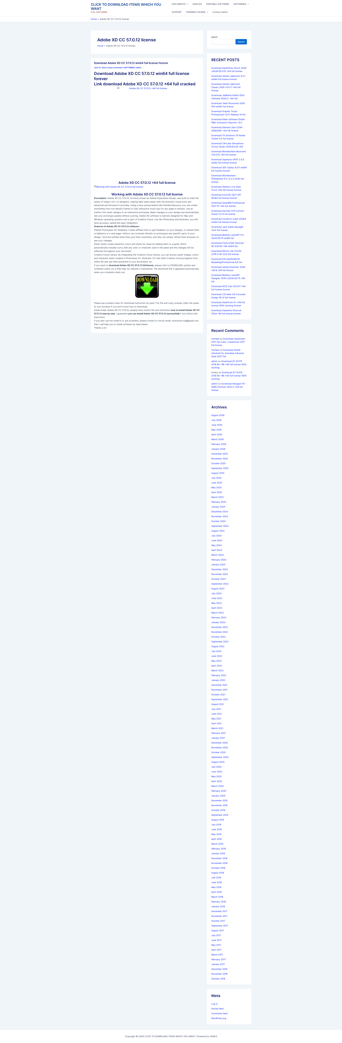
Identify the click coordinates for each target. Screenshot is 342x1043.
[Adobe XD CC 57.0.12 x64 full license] (147, 132)
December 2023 (219, 569)
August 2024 (217, 530)
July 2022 (216, 651)
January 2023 (218, 622)
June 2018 (216, 882)
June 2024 (216, 540)
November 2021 (219, 689)
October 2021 (218, 694)
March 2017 (217, 954)
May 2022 (216, 660)
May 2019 (216, 834)
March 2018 (217, 896)
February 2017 (218, 959)
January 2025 (218, 506)
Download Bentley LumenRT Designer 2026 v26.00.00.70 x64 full (228, 278)
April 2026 (216, 434)
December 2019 (219, 800)
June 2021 (216, 713)
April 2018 (216, 892)
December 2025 (219, 453)
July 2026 (216, 420)
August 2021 (217, 704)
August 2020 (217, 762)
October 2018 (218, 868)
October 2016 (218, 978)
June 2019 (216, 829)
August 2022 (217, 646)
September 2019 (219, 815)
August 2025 (217, 473)
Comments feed (219, 1013)
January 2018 (218, 906)
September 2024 (219, 526)
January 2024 (218, 564)
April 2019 (216, 839)
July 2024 (216, 535)
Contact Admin (220, 12)
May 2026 (216, 429)
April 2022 (216, 665)
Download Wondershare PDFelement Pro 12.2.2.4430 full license (227, 178)
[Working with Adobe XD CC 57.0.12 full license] (118, 186)
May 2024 (216, 545)
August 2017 (217, 930)
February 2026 (218, 444)
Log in (214, 1003)
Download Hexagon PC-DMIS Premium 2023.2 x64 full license (228, 386)
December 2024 (219, 511)
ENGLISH (197, 4)
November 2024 (219, 516)
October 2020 (218, 752)
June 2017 (216, 940)
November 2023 (219, 574)
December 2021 (219, 685)
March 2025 (217, 497)
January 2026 (218, 449)
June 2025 (216, 482)
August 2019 (217, 819)
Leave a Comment (115, 67)
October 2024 (218, 521)
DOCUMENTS (179, 4)
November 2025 (219, 458)
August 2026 (217, 415)
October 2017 (218, 921)
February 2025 (218, 502)
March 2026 (217, 439)
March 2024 (217, 555)
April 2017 (216, 949)
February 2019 (218, 848)
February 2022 (218, 675)
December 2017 (219, 911)
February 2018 (218, 901)
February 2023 (218, 617)
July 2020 (216, 766)
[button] (187, 4)
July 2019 (216, 824)
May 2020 (216, 776)
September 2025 (219, 468)
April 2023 (216, 608)
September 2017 (219, 925)
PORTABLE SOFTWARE (217, 4)
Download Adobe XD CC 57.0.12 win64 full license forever (131, 63)
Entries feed (217, 1008)
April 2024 (216, 550)
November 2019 (219, 805)
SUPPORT (177, 12)
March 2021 (217, 728)
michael (215, 338)
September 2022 (219, 641)
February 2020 (218, 791)
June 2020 (216, 771)
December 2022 (219, 627)
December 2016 (219, 969)
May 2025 (216, 487)
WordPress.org (218, 1018)
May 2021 (216, 718)
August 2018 (217, 872)
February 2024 (218, 559)
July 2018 (216, 877)
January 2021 (218, 738)
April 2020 (216, 781)
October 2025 (218, 463)
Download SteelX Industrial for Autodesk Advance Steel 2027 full (227, 353)
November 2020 (219, 747)
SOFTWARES (239, 4)
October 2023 (218, 579)
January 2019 (218, 853)
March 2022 (217, 670)
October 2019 (218, 810)
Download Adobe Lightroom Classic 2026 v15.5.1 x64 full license (225, 87)
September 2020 (219, 757)
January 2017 (218, 964)
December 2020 (219, 742)
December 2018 (219, 858)
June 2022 (216, 656)
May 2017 (216, 945)
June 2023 (216, 598)
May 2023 (216, 603)
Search (214, 37)
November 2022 (219, 632)
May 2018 (216, 887)
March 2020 (217, 786)
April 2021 (216, 723)
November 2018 (219, 863)
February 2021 (218, 733)
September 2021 (219, 699)
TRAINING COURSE (195, 12)
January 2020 (218, 795)
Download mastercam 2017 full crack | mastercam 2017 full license (228, 341)
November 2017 (219, 916)
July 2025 (216, 477)
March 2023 (217, 612)
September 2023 (219, 583)
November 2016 (219, 974)
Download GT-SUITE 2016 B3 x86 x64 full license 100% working (229, 364)
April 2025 (216, 492)
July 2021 (216, 709)
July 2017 (216, 935)
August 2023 (217, 588)
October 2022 (218, 636)
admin (214, 361)
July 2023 (216, 593)
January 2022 (218, 680)
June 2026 (216, 425)
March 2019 (217, 843)
